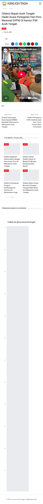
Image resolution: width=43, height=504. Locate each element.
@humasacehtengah (26, 222)
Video (4, 28)
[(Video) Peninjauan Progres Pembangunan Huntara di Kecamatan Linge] (12, 175)
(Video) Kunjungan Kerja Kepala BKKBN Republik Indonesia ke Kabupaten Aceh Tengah (10, 122)
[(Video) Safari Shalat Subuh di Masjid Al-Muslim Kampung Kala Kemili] (31, 149)
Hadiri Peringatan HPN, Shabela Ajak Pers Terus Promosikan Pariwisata (34, 122)
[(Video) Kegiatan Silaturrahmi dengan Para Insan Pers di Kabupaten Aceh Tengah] (12, 149)
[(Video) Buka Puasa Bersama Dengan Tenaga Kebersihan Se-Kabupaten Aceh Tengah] (31, 175)
